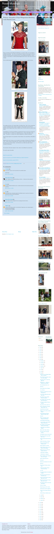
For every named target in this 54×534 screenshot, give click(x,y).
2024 (40, 350)
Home (4, 12)
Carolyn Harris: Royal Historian (44, 167)
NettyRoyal (41, 159)
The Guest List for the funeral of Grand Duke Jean (45, 475)
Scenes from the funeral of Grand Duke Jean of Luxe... (45, 478)
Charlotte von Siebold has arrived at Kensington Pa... (45, 392)
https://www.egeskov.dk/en (7, 155)
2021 (40, 355)
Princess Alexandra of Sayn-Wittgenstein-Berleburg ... (44, 418)
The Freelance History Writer (44, 150)
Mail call (41, 416)
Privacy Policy (9, 12)
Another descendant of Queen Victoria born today (44, 468)
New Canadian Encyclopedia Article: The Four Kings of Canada (44, 169)
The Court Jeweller (42, 177)
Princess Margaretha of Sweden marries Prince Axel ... (45, 407)
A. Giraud (7, 169)
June (41, 371)
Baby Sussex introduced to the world (45, 461)
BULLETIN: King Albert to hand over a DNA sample (45, 377)
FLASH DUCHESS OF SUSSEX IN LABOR (46, 473)
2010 (40, 516)
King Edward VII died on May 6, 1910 (45, 466)
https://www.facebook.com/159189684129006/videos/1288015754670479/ (15, 157)
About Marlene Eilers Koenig (19, 12)
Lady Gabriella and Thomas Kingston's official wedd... (44, 414)
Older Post (34, 231)
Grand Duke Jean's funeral (44, 409)
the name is (42, 460)
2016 (40, 505)
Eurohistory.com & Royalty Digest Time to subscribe (45, 375)
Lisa (6, 191)
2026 (40, 347)
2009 (40, 517)
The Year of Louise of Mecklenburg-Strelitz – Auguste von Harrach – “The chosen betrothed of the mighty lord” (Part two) (44, 114)
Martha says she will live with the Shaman (45, 411)
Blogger (32, 532)
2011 (40, 514)
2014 (40, 509)
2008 (40, 519)
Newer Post (4, 231)
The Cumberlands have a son (44, 384)
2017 (40, 504)
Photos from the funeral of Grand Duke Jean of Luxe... (45, 480)
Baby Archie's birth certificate (44, 429)
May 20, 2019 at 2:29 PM (9, 195)
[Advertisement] (19, 223)
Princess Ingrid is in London (44, 445)
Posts (40, 338)
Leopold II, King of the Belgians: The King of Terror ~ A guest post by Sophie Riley (45, 151)
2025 (40, 349)
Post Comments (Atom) (10, 234)
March (41, 496)
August (41, 367)
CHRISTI (6, 205)
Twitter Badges (41, 81)
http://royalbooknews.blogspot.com (43, 28)
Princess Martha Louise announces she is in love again (45, 456)
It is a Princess (42, 389)
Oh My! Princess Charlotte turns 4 (45, 492)
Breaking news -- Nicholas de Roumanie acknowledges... (44, 383)
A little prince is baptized (44, 452)
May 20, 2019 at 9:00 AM (9, 174)
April (41, 495)
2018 (40, 502)
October (41, 364)
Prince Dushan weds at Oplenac (45, 388)
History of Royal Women (43, 112)
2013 (40, 511)
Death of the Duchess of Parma (45, 441)
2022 (40, 354)
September (42, 366)
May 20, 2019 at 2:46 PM (9, 202)
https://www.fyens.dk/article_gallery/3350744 (10, 160)
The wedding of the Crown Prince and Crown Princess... (45, 400)
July (41, 369)
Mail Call (41, 386)
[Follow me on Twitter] (40, 79)
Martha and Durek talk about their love (45, 439)
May (41, 372)
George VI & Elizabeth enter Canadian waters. (44, 443)
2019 (40, 359)
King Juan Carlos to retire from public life (45, 380)
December (42, 360)
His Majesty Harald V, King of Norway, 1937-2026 (43, 135)
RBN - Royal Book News (43, 141)
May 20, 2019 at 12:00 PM (9, 180)
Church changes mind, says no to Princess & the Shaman (45, 448)
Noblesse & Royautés (42, 104)
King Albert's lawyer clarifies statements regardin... (44, 397)
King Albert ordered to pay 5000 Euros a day (45, 436)
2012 (40, 512)
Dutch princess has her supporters (45, 488)
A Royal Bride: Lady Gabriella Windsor (45, 428)
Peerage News (41, 133)
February (41, 498)
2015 (40, 507)
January (41, 500)
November (42, 362)
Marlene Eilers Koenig (9, 177)
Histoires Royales (42, 122)
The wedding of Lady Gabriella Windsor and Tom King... (45, 425)
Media (27, 12)
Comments (41, 340)
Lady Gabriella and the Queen (44, 420)
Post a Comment (6, 213)
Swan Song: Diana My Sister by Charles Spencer (44, 143)
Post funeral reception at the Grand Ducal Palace (45, 483)
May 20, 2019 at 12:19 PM (9, 188)
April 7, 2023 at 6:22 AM (9, 210)
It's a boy (41, 470)
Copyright (31, 12)
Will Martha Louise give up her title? (46, 434)
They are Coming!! (43, 485)
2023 (40, 352)
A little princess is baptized (44, 454)
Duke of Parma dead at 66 (44, 458)
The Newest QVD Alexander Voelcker (44, 432)
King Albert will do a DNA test (45, 404)
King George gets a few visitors (45, 486)
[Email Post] (24, 163)
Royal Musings (11, 3)
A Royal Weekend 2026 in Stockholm (44, 160)
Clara (6, 184)
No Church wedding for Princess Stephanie (45, 403)
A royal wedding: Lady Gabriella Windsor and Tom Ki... (45, 422)
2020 (40, 357)
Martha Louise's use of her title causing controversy (45, 450)
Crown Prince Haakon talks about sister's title (45, 395)
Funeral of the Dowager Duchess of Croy (45, 491)
